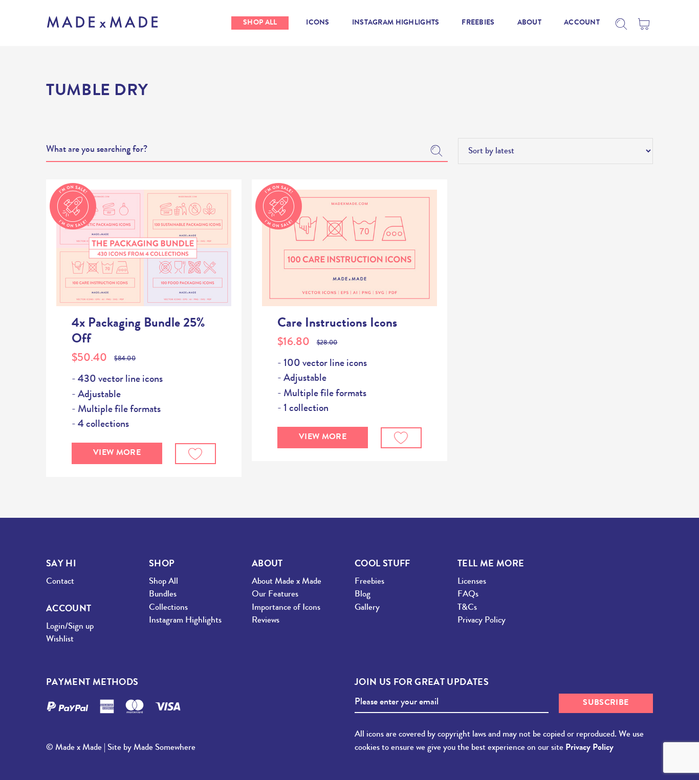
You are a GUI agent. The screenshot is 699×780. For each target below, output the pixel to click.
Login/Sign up (70, 627)
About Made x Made (286, 582)
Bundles (163, 594)
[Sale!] (143, 248)
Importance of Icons (286, 608)
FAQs (467, 594)
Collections (168, 608)
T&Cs (467, 608)
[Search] (436, 151)
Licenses (471, 582)
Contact (60, 582)
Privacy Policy (481, 620)
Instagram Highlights (185, 620)
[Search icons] (621, 24)
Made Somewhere (164, 748)
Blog (362, 594)
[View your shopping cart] (645, 24)
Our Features (275, 594)
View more (117, 453)
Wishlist (60, 639)
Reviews (265, 620)
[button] (195, 453)
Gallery (367, 608)
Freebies (369, 582)
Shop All (163, 582)
